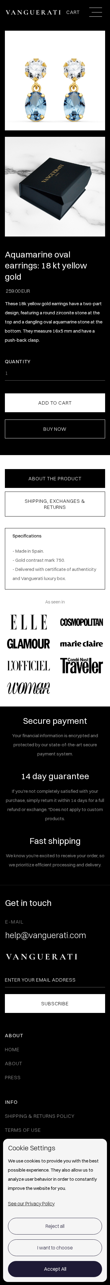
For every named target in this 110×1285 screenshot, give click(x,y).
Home (12, 1049)
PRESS (13, 1077)
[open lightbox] (55, 190)
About (13, 1063)
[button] (73, 12)
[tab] (55, 478)
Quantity (18, 361)
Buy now (55, 429)
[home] (33, 12)
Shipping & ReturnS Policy (40, 1116)
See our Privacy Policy (31, 1203)
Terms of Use (23, 1130)
